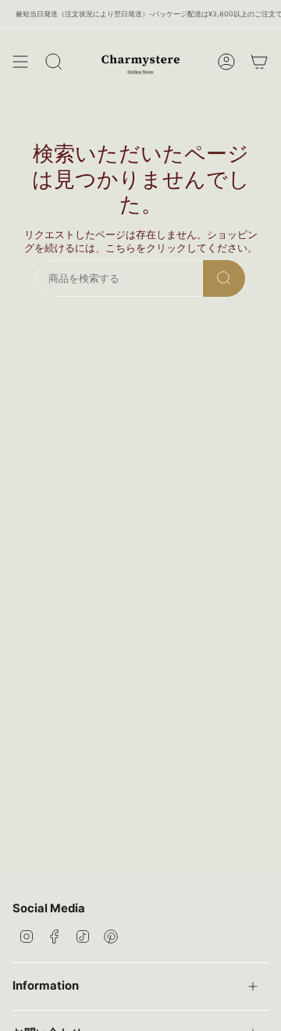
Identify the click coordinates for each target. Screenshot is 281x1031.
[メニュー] (20, 61)
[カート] (259, 61)
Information (45, 986)
